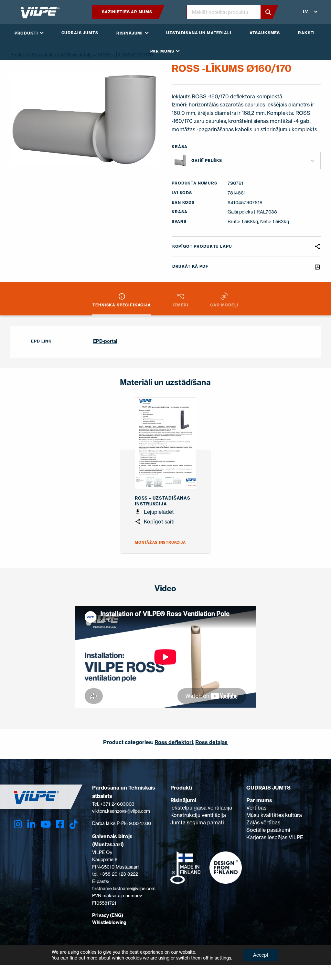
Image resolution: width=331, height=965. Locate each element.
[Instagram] (18, 824)
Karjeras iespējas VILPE (275, 837)
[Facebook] (60, 824)
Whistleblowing (109, 922)
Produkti (181, 787)
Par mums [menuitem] (162, 51)
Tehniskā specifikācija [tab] (121, 305)
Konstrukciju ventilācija (198, 815)
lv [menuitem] (305, 11)
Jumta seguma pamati (197, 822)
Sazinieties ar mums (127, 11)
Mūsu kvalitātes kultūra (274, 815)
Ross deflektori (174, 742)
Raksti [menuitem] (306, 32)
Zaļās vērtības (263, 822)
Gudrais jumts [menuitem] (79, 32)
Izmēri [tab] (180, 305)
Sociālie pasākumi (268, 830)
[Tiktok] (73, 824)
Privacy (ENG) (107, 915)
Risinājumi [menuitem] (129, 33)
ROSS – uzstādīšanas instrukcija (162, 500)
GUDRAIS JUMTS (268, 787)
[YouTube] (45, 824)
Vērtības (256, 807)
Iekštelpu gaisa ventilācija (201, 807)
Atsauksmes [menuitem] (265, 32)
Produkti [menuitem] (26, 33)
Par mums (259, 800)
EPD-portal (105, 341)
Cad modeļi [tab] (224, 305)
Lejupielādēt (158, 512)
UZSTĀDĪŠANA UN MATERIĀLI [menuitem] (198, 32)
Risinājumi (183, 800)
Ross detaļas (211, 742)
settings (223, 957)
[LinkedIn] (31, 824)
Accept (260, 955)
